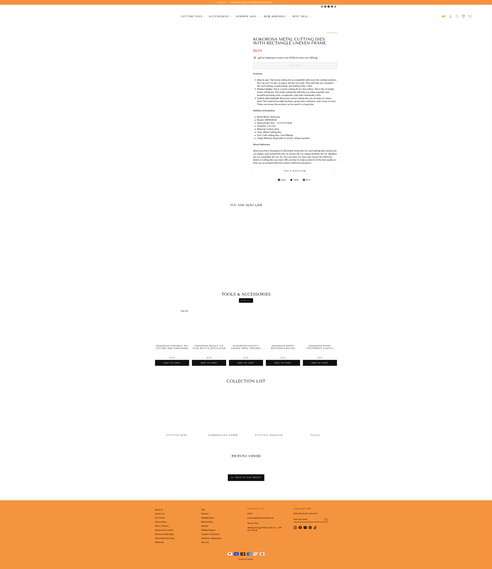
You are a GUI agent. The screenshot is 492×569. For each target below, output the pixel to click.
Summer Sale (247, 16)
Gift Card (205, 542)
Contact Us (159, 514)
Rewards (204, 526)
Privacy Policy (161, 522)
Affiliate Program (208, 530)
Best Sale (301, 16)
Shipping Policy (207, 518)
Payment (205, 514)
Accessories (219, 16)
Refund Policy (207, 522)
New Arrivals (275, 16)
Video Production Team (165, 538)
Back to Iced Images (248, 477)
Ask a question (295, 171)
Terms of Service (162, 526)
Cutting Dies (192, 16)
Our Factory (160, 518)
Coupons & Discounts (210, 534)
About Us (159, 510)
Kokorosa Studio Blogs (164, 534)
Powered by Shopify (246, 559)
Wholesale (159, 542)
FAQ (203, 510)
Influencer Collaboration (211, 538)
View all (246, 300)
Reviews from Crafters (164, 530)
